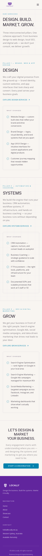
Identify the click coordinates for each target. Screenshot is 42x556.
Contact (6, 517)
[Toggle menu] (37, 4)
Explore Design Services (15, 100)
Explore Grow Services (14, 346)
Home (5, 506)
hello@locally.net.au (10, 530)
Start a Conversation (19, 466)
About (5, 510)
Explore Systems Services (16, 226)
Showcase (6, 513)
